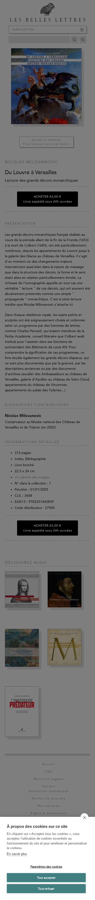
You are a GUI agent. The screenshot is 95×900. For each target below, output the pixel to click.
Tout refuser (46, 888)
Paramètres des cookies (46, 866)
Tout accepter (46, 877)
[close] (84, 817)
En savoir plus (17, 854)
